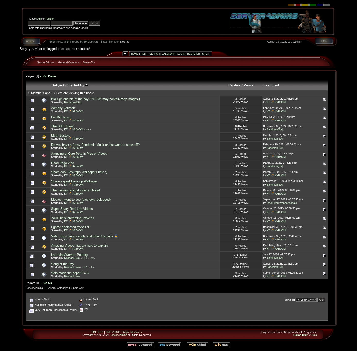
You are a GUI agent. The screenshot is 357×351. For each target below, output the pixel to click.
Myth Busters (60, 135)
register (50, 18)
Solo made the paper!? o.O (70, 273)
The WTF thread (62, 126)
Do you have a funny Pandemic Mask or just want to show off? (95, 144)
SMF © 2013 (113, 332)
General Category (68, 62)
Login (181, 53)
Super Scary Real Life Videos (72, 209)
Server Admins (45, 62)
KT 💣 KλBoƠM (276, 102)
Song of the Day (62, 264)
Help (144, 53)
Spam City (89, 62)
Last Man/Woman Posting (69, 255)
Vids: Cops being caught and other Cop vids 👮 (84, 236)
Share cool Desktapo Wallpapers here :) (79, 172)
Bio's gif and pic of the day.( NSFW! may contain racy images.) (95, 99)
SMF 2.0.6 (97, 332)
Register (193, 53)
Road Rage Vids (62, 163)
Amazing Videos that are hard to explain (79, 245)
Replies (234, 85)
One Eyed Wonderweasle (282, 202)
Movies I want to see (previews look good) (80, 199)
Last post (271, 85)
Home (134, 53)
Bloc (314, 335)
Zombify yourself (63, 108)
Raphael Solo (72, 258)
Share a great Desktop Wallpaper (74, 181)
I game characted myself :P (70, 227)
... (89, 258)
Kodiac (124, 41)
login (39, 18)
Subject (58, 85)
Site (205, 53)
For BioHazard (61, 117)
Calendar (168, 53)
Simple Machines (132, 332)
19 (92, 258)
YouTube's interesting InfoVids (72, 218)
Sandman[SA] (275, 129)
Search (154, 53)
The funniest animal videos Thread (75, 190)
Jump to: (290, 299)
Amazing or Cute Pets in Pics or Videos (79, 153)
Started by (76, 85)
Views (248, 85)
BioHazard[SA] (72, 102)
